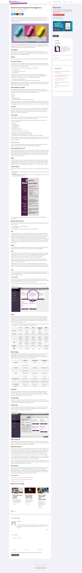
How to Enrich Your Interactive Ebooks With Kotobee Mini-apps (37, 104)
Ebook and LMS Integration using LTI (18, 155)
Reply (47, 529)
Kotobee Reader (42, 117)
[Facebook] (55, 45)
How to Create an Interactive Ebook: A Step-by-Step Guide (22, 477)
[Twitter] (56, 45)
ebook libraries (34, 441)
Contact (71, 1)
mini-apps (22, 101)
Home (49, 1)
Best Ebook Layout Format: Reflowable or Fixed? (27, 168)
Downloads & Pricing (57, 1)
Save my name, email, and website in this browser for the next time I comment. (27, 552)
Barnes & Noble (19, 255)
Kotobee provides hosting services (25, 395)
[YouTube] (58, 45)
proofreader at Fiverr (42, 526)
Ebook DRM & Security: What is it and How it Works (38, 164)
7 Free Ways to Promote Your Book (17, 481)
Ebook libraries (14, 144)
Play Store (44, 407)
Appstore (34, 407)
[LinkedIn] (57, 45)
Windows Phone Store (21, 408)
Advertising (65, 1)
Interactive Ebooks (24, 9)
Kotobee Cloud (29, 154)
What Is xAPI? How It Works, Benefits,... (17, 497)
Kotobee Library (36, 154)
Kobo (25, 255)
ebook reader (23, 108)
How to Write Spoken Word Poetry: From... (29, 497)
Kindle (17, 112)
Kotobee (13, 9)
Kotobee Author (20, 279)
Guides (14, 511)
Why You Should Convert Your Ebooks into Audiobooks (21, 479)
